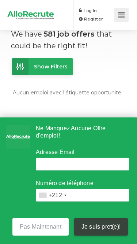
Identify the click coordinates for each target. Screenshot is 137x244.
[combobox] (52, 195)
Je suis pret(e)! (101, 227)
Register (93, 19)
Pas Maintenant (40, 227)
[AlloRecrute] (30, 9)
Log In (90, 10)
